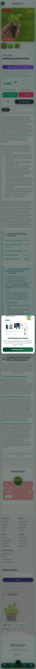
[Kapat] (31, 318)
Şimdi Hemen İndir (17, 349)
